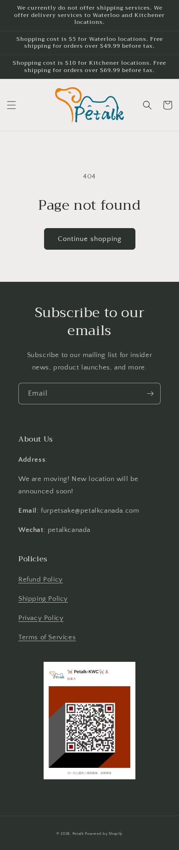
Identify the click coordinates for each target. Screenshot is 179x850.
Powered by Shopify (104, 834)
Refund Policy (40, 579)
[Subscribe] (150, 393)
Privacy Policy (40, 618)
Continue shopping (90, 239)
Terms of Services (47, 637)
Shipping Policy (43, 599)
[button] (11, 105)
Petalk (78, 834)
